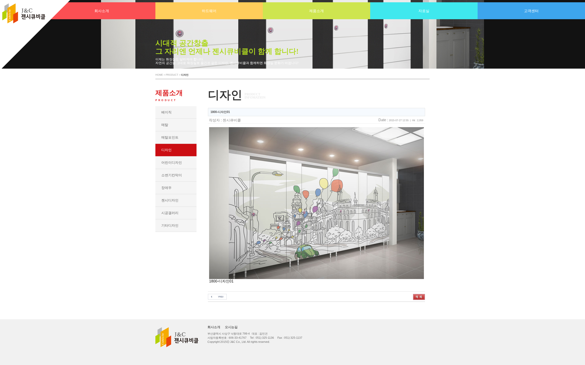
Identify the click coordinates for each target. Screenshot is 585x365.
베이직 (166, 112)
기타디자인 (169, 225)
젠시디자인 (169, 200)
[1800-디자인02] (217, 296)
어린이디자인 (171, 162)
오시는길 (231, 327)
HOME (159, 74)
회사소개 (213, 327)
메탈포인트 (169, 137)
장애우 (166, 188)
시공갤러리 (169, 213)
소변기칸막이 (171, 175)
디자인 (166, 150)
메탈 (164, 125)
